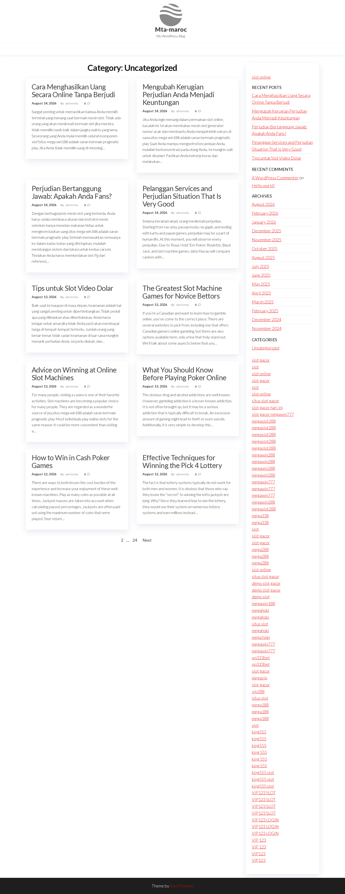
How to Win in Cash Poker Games (71, 461)
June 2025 (261, 275)
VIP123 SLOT (264, 792)
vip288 (258, 691)
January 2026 (264, 222)
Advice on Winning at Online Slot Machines (74, 373)
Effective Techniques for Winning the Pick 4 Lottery (182, 461)
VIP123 (258, 853)
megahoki (260, 610)
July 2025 (260, 266)
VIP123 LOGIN (265, 819)
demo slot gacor (266, 583)
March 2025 (263, 301)
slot (255, 366)
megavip (259, 677)
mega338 (260, 515)
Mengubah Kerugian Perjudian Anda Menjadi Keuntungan (178, 94)
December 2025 (266, 230)
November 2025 (266, 239)
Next (147, 540)
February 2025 (265, 310)
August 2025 (263, 257)
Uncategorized (265, 347)
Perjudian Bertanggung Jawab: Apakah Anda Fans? (72, 192)
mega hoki (261, 637)
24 (134, 540)
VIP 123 (259, 840)
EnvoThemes (181, 885)
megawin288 (263, 454)
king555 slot (263, 772)
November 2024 (266, 328)
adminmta (72, 103)
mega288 (260, 549)
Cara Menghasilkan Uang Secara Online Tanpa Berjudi (73, 90)
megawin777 (263, 481)
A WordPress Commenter (275, 177)
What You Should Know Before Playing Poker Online (184, 373)
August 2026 (263, 204)
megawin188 (263, 603)
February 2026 (265, 213)
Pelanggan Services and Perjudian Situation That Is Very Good (181, 196)
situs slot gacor (265, 400)
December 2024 (266, 319)
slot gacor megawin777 (273, 414)
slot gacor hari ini (267, 407)
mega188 (260, 704)
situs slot (260, 623)
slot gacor (261, 360)
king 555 (259, 752)
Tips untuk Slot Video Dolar (72, 288)
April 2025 (261, 292)
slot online (261, 77)
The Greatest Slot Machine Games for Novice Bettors (182, 292)
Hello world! (263, 185)
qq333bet (261, 657)
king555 (259, 731)
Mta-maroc (171, 29)
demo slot (261, 596)
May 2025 (261, 284)
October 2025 (264, 248)
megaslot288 (264, 421)
